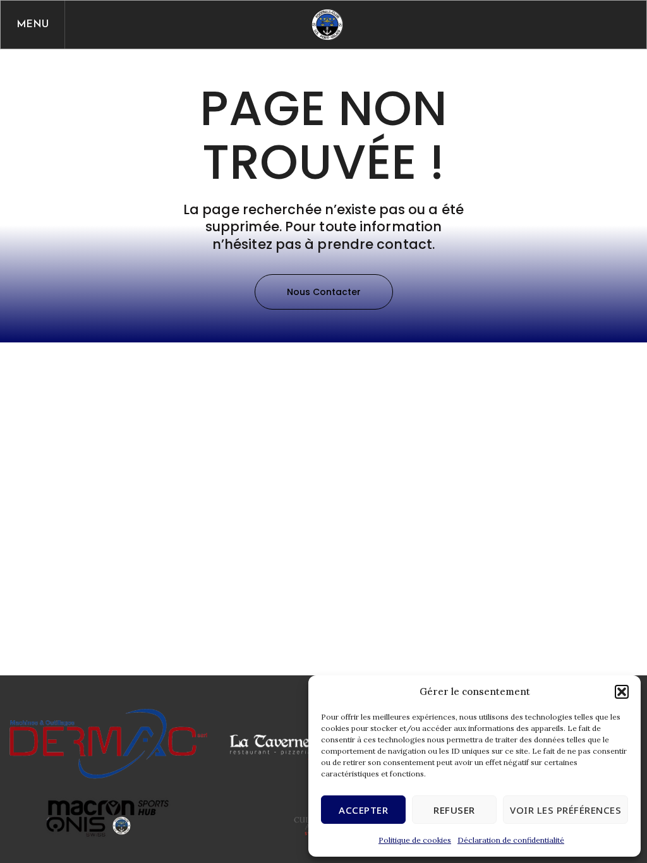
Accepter (363, 810)
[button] (621, 691)
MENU (32, 25)
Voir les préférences (565, 810)
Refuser (454, 810)
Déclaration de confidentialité (510, 840)
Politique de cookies (414, 840)
